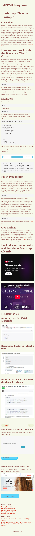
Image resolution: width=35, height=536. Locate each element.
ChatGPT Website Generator (9, 458)
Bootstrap (25, 230)
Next (30, 425)
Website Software (20, 466)
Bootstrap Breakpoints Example (8, 510)
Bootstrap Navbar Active (7, 507)
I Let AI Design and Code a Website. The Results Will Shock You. (17, 522)
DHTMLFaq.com (14, 5)
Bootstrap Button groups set (8, 513)
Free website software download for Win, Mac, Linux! (10, 495)
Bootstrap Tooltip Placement (8, 508)
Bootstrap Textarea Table (7, 512)
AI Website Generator (22, 429)
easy (25, 239)
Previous (5, 425)
